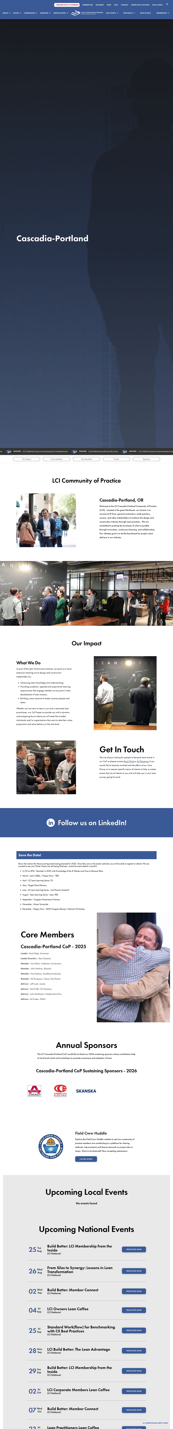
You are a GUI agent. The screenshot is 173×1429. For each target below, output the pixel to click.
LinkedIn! (112, 822)
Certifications (59, 13)
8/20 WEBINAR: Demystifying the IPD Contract (89, 451)
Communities (29, 13)
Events (16, 13)
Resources (128, 13)
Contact (124, 5)
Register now (133, 1249)
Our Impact (26, 459)
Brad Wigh (129, 761)
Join (116, 5)
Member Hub (88, 5)
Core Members (56, 459)
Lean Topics (111, 13)
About (5, 13)
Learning (44, 13)
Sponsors (146, 459)
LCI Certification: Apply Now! (155, 1423)
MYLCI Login (157, 5)
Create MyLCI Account (140, 5)
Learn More (86, 1159)
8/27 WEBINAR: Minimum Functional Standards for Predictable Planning (31, 451)
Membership (161, 13)
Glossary (100, 5)
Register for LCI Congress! (67, 5)
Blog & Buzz (145, 13)
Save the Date (86, 459)
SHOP (109, 5)
